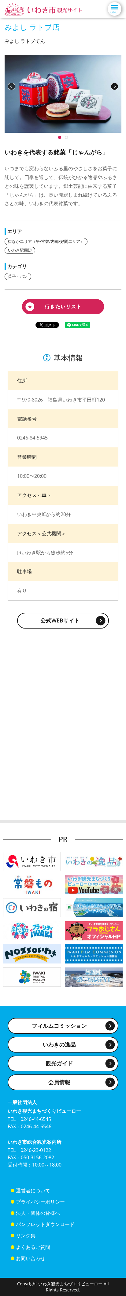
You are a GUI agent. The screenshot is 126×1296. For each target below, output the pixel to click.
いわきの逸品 (59, 1044)
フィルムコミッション (59, 1025)
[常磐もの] (32, 884)
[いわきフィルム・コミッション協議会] (94, 953)
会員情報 (59, 1082)
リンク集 (25, 1235)
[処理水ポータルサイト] (94, 976)
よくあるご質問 (33, 1247)
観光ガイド (59, 1063)
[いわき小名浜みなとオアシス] (94, 907)
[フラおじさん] (94, 930)
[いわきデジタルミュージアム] (32, 976)
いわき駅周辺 (20, 250)
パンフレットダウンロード (45, 1224)
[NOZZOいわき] (32, 953)
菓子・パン (18, 276)
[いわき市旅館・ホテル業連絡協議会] (32, 907)
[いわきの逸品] (94, 861)
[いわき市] (32, 861)
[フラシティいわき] (32, 930)
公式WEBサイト (60, 620)
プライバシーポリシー (40, 1201)
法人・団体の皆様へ (38, 1213)
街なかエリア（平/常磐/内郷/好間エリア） (46, 241)
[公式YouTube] (94, 884)
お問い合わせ (30, 1258)
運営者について (33, 1190)
